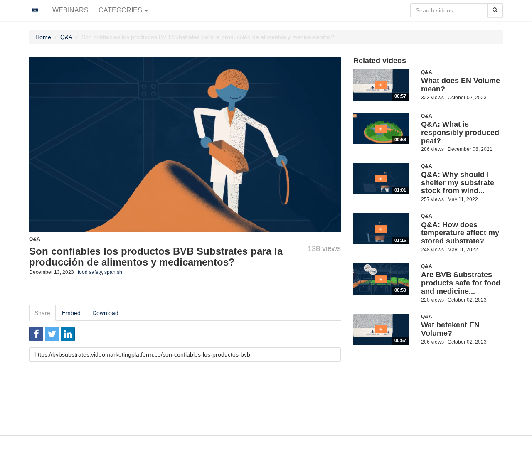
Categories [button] (121, 10)
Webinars (70, 10)
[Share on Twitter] (52, 334)
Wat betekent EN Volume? (450, 329)
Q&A (66, 37)
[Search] (495, 10)
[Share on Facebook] (36, 334)
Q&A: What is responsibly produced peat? (460, 132)
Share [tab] (42, 313)
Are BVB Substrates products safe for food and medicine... (460, 283)
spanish (113, 272)
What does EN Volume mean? (460, 84)
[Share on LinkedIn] (68, 334)
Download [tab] (105, 313)
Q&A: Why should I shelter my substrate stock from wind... (457, 182)
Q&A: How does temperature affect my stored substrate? (460, 233)
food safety (90, 272)
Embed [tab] (71, 313)
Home (43, 37)
